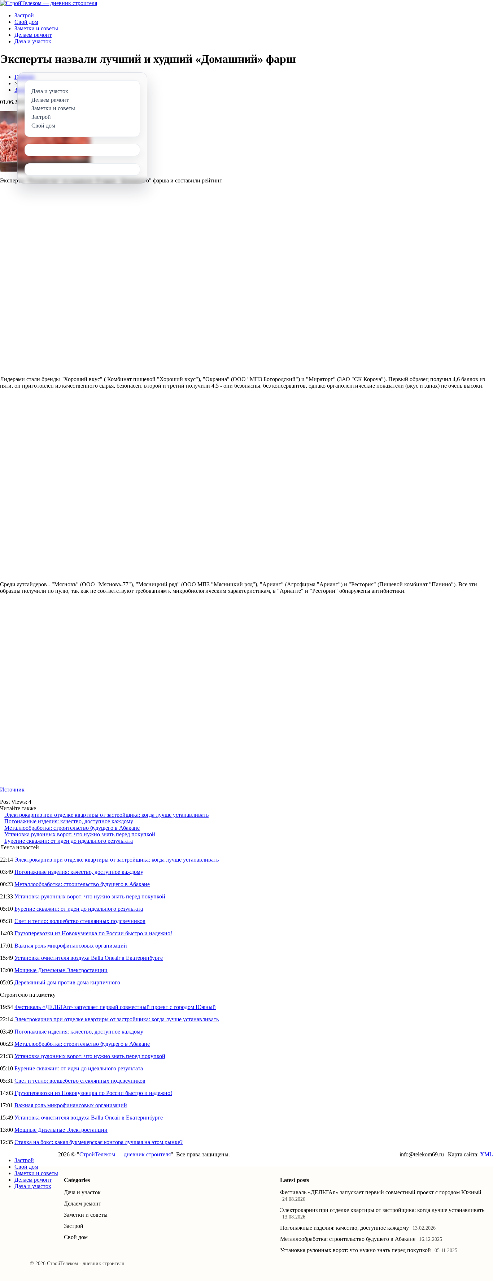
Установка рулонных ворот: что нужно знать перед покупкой (79, 834)
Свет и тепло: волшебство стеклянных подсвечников (79, 921)
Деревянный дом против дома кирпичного (67, 982)
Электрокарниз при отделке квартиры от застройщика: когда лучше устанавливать (106, 815)
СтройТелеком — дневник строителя (125, 1154)
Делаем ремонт (33, 35)
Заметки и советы (36, 28)
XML (486, 1154)
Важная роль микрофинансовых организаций (70, 946)
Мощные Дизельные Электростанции (61, 970)
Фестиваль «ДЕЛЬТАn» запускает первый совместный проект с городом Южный (115, 1007)
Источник (12, 789)
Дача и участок (32, 41)
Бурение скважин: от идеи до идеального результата (68, 841)
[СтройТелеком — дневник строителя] (48, 3)
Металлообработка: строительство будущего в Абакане (72, 828)
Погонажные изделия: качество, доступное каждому (68, 821)
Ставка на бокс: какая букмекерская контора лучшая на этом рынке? (98, 1142)
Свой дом (26, 22)
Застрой (24, 15)
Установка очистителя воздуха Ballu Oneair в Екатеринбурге (88, 958)
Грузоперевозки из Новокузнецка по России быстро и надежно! (93, 933)
